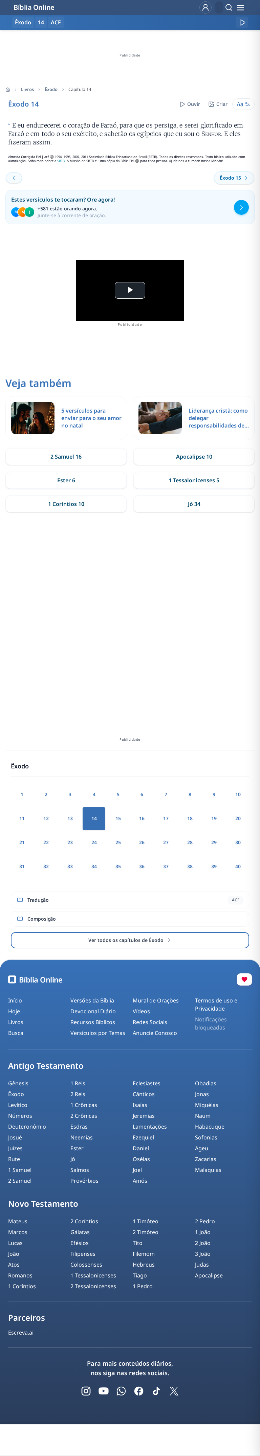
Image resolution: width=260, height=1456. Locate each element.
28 (190, 842)
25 (118, 842)
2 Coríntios (84, 1221)
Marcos (17, 1232)
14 (41, 22)
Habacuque (209, 1126)
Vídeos (141, 1011)
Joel (137, 1170)
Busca (15, 1033)
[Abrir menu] (240, 7)
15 (118, 818)
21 (22, 842)
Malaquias (208, 1170)
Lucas (15, 1243)
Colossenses (86, 1264)
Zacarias (205, 1159)
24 (94, 842)
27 (166, 842)
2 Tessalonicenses (93, 1286)
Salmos (79, 1170)
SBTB (61, 161)
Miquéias (206, 1105)
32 (46, 866)
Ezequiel (143, 1137)
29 (214, 842)
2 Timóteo (145, 1232)
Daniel (141, 1148)
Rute (14, 1159)
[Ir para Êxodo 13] (14, 177)
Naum (203, 1115)
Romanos (20, 1275)
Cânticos (144, 1094)
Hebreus (144, 1264)
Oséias (141, 1159)
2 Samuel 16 (66, 456)
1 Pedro (143, 1286)
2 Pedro (205, 1221)
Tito (138, 1243)
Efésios (79, 1243)
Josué (15, 1137)
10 (238, 794)
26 (142, 842)
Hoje (14, 1011)
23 (70, 842)
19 (214, 818)
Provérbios (84, 1180)
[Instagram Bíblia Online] (86, 1391)
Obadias (205, 1083)
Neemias (81, 1137)
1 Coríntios (22, 1286)
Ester (77, 1148)
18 (190, 818)
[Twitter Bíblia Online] (174, 1391)
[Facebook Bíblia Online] (138, 1391)
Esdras (79, 1126)
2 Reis (77, 1094)
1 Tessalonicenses (93, 1275)
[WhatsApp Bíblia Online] (121, 1391)
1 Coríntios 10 (66, 504)
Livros (27, 89)
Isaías (140, 1105)
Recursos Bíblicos (92, 1022)
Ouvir (193, 104)
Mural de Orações (156, 1000)
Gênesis (18, 1083)
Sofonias (206, 1137)
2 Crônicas (83, 1115)
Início (15, 1000)
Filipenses (82, 1253)
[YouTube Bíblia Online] (103, 1391)
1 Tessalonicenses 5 (194, 480)
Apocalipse (209, 1275)
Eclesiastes (146, 1083)
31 (22, 866)
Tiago (140, 1275)
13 (70, 818)
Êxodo (51, 89)
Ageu (201, 1148)
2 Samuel (19, 1180)
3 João (203, 1253)
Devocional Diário (93, 1011)
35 (118, 866)
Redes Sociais (150, 1022)
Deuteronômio (27, 1126)
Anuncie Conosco (155, 1033)
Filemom (144, 1253)
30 (238, 842)
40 (238, 866)
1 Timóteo (145, 1221)
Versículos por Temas (97, 1033)
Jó (72, 1159)
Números (20, 1115)
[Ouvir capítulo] (242, 22)
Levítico (17, 1105)
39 (214, 866)
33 (70, 866)
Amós (140, 1180)
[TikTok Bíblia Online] (156, 1391)
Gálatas (80, 1232)
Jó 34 (194, 504)
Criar (222, 104)
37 (166, 866)
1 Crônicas (83, 1105)
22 (46, 842)
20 (238, 818)
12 (46, 818)
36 (142, 866)
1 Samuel (19, 1170)
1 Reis (77, 1083)
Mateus (17, 1221)
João (13, 1253)
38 (190, 866)
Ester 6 (66, 480)
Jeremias (144, 1115)
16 (142, 818)
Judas (202, 1264)
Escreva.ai (21, 1332)
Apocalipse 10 (194, 456)
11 (22, 818)
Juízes (15, 1148)
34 (94, 866)
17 (166, 818)
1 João (203, 1232)
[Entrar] (205, 7)
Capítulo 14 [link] (79, 89)
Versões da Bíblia (92, 1000)
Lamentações (150, 1126)
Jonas (202, 1094)
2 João (203, 1243)
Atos (14, 1264)
